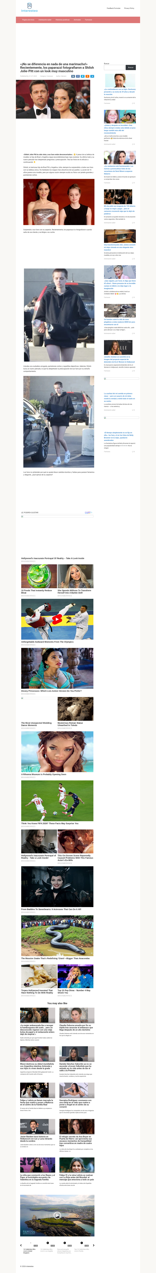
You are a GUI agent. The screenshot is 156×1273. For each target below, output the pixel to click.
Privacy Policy (129, 8)
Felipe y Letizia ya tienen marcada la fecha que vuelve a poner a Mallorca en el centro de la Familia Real (36, 1102)
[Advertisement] (78, 41)
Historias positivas (63, 20)
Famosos (88, 20)
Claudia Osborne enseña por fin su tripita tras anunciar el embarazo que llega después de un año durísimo (76, 1027)
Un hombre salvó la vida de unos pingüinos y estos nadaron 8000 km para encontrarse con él (119, 322)
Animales (77, 20)
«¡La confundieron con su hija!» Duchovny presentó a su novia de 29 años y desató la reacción (120, 91)
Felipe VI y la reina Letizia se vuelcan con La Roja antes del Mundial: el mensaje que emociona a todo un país (76, 1177)
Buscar (106, 64)
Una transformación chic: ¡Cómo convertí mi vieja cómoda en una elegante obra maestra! (119, 247)
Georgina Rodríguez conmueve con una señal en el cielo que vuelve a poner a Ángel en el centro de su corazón (75, 1103)
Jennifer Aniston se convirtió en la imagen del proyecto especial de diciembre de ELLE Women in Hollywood (119, 359)
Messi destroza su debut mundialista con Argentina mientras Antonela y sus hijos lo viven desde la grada (37, 1066)
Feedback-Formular (113, 8)
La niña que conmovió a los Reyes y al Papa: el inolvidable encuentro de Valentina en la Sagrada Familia (37, 1177)
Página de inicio (28, 20)
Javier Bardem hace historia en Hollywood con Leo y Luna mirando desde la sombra (36, 1138)
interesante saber (45, 20)
